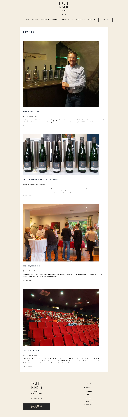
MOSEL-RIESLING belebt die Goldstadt (41, 179)
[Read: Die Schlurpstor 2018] (61, 233)
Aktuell (35, 19)
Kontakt (88, 398)
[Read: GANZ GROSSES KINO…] (61, 317)
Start (27, 19)
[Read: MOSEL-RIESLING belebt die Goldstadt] (61, 154)
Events (25, 116)
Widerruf (88, 391)
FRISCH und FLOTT (31, 111)
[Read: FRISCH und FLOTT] (61, 74)
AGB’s (88, 394)
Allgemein (26, 184)
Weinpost (91, 19)
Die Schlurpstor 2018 (32, 266)
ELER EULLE (88, 387)
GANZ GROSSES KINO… (32, 350)
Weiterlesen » (27, 125)
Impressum (88, 404)
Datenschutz (88, 401)
